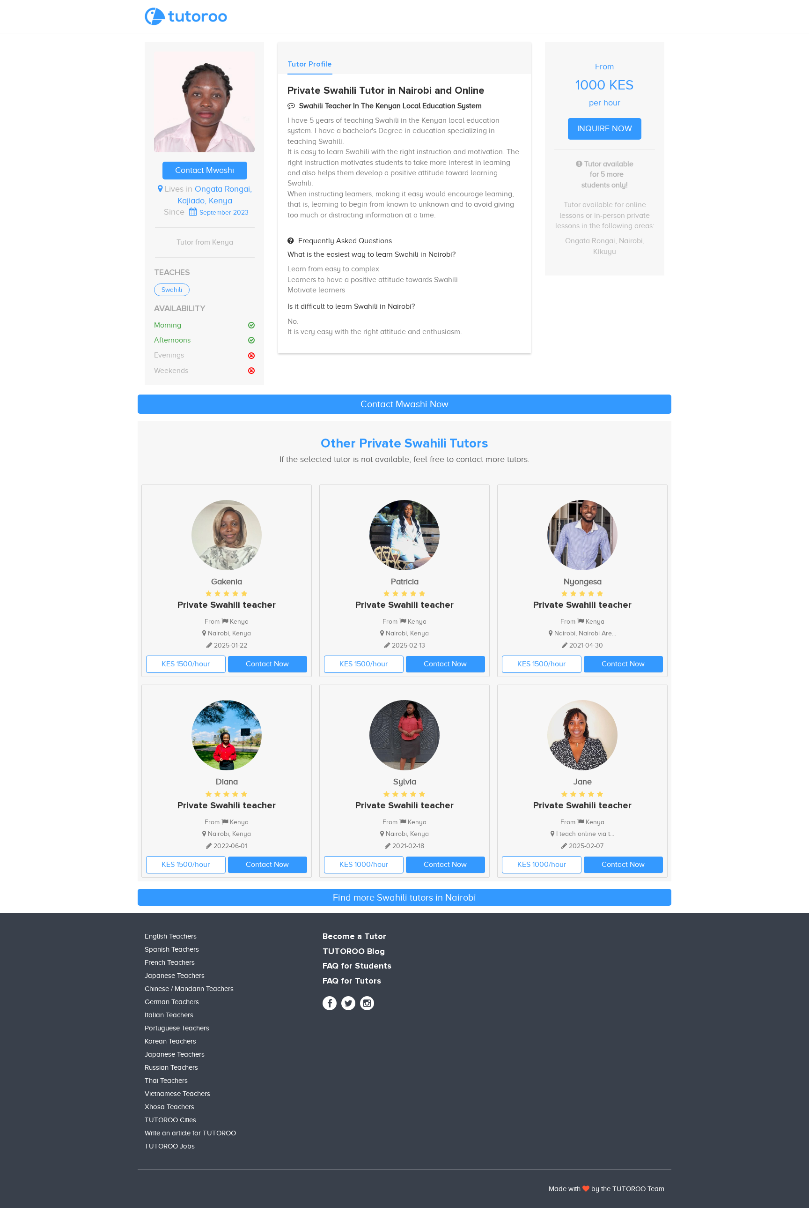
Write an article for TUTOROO (190, 1133)
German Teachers (172, 1002)
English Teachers (171, 936)
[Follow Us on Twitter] (348, 1003)
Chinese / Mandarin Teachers (189, 988)
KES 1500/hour (186, 664)
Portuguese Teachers (177, 1028)
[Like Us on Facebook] (330, 1003)
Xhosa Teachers (169, 1107)
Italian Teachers (169, 1015)
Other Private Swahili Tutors (404, 443)
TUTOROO (629, 1189)
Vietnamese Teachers (177, 1093)
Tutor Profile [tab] (309, 64)
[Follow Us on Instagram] (367, 1003)
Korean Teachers (170, 1041)
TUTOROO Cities (170, 1120)
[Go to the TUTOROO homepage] (186, 16)
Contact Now (267, 664)
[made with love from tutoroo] (585, 1189)
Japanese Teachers (175, 975)
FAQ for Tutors (352, 981)
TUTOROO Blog (354, 951)
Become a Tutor (354, 936)
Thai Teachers (166, 1080)
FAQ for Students (357, 966)
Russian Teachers (171, 1067)
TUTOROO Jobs (170, 1146)
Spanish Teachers (172, 949)
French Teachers (170, 962)
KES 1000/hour (363, 864)
